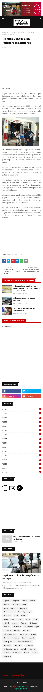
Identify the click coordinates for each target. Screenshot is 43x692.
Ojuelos (34, 653)
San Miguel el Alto (9, 642)
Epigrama (17, 630)
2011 (21, 451)
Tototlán (24, 623)
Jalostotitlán (17, 627)
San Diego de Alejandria (28, 634)
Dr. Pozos (33, 623)
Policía (16, 32)
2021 (21, 409)
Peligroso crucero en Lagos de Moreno (25, 299)
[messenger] (20, 490)
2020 (21, 413)
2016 (21, 430)
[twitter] (31, 391)
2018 (21, 422)
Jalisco (16, 616)
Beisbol (6, 623)
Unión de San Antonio (11, 649)
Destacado (7, 616)
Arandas (24, 604)
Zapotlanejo (23, 608)
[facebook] (11, 391)
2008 (21, 464)
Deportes (15, 604)
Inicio (19, 683)
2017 (21, 426)
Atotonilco (7, 630)
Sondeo (24, 616)
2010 (21, 455)
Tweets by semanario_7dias (13, 675)
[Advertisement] (21, 67)
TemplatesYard (22, 687)
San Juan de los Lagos (31, 627)
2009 (21, 460)
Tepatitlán (7, 601)
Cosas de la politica (28, 638)
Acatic (28, 619)
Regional (16, 601)
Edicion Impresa (9, 619)
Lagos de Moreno (13, 255)
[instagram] (11, 396)
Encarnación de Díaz (25, 642)
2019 (21, 418)
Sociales (6, 604)
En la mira (15, 623)
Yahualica (16, 638)
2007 (21, 468)
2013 (21, 443)
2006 (21, 472)
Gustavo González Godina (12, 653)
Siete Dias (7, 627)
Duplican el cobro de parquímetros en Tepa (20, 577)
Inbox (25, 683)
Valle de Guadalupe (10, 634)
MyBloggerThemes (21, 689)
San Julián (26, 630)
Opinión (32, 601)
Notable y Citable (9, 612)
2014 (21, 439)
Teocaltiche (29, 645)
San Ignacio (18, 645)
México (26, 653)
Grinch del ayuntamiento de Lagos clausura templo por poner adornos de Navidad (26, 288)
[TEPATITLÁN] (21, 563)
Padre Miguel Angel (24, 612)
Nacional (7, 638)
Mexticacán (7, 657)
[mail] (13, 490)
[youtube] (31, 396)
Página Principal (7, 32)
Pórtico (35, 619)
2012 (21, 447)
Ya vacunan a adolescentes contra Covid (24, 309)
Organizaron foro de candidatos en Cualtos (26, 537)
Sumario (20, 619)
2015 (21, 434)
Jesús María (7, 645)
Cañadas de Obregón (28, 649)
